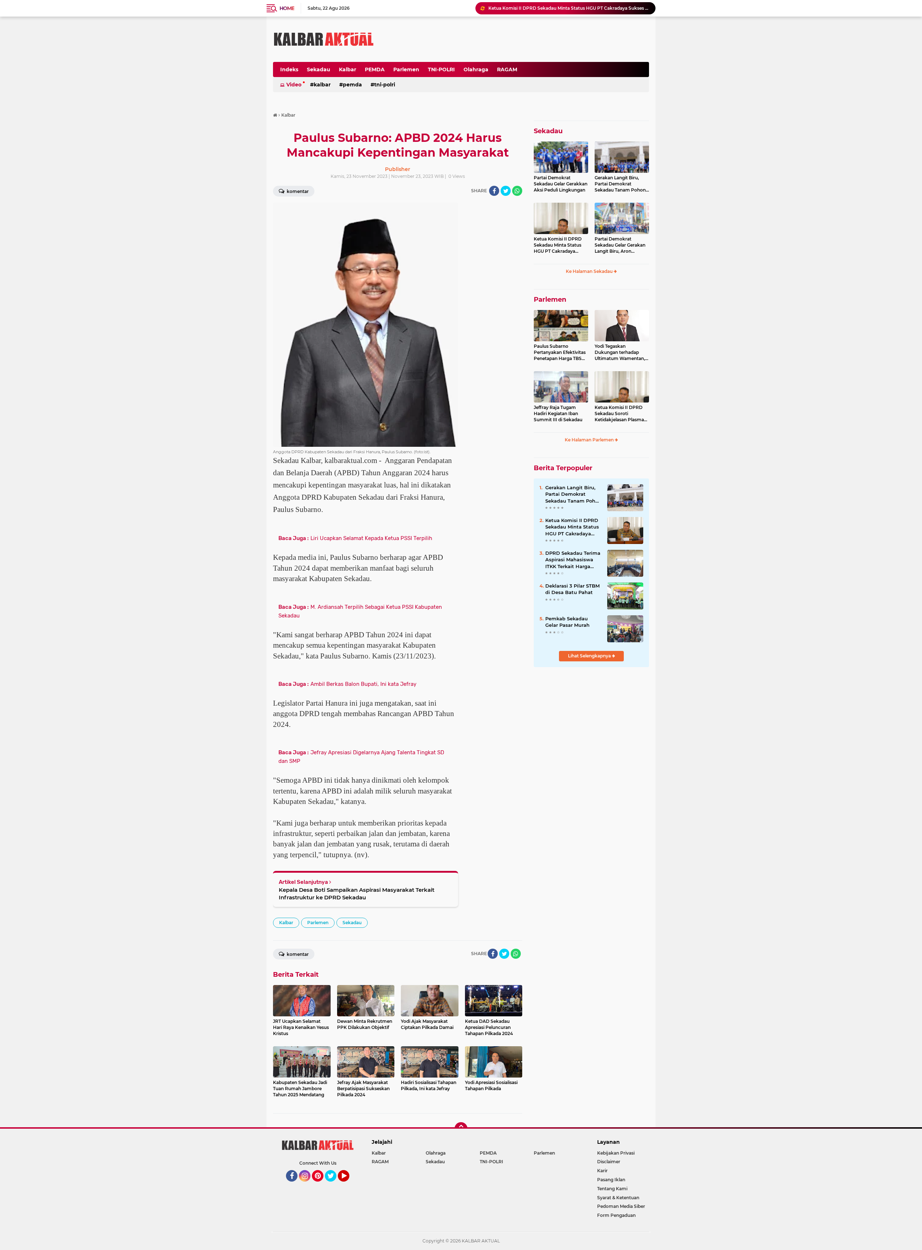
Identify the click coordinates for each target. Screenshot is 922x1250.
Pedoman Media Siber (621, 1206)
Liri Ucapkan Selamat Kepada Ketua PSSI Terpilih (371, 538)
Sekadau (318, 69)
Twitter (334, 1185)
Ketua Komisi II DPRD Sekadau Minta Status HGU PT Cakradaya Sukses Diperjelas (568, 8)
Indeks (289, 69)
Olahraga (476, 69)
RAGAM (507, 69)
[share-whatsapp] (517, 191)
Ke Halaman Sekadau (590, 271)
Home (286, 8)
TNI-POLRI (441, 69)
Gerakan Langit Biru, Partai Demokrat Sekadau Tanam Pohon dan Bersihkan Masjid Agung (620, 184)
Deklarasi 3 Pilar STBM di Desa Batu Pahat (572, 589)
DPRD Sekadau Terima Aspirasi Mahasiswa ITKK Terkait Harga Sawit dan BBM (572, 560)
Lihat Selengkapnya (590, 655)
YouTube (348, 1185)
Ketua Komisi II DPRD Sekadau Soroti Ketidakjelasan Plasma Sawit (619, 414)
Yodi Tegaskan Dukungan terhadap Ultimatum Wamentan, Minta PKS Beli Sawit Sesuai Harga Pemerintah (620, 352)
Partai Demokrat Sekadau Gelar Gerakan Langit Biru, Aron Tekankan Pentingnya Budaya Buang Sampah (620, 245)
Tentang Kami (612, 1188)
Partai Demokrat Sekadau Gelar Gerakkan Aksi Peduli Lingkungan (560, 184)
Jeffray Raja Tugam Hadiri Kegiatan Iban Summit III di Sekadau (558, 413)
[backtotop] (461, 1128)
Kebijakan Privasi (616, 1153)
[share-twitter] (506, 191)
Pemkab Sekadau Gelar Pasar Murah (567, 622)
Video (293, 84)
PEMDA (375, 69)
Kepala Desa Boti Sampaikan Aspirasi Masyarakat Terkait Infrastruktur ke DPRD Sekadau (356, 893)
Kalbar (347, 69)
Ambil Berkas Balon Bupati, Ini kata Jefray (363, 684)
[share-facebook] (494, 191)
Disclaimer (608, 1161)
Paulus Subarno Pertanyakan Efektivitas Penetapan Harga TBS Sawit (560, 352)
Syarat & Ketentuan (618, 1197)
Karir (602, 1170)
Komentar (297, 191)
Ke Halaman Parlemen (590, 439)
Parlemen (406, 69)
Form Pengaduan (616, 1215)
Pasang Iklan (611, 1179)
